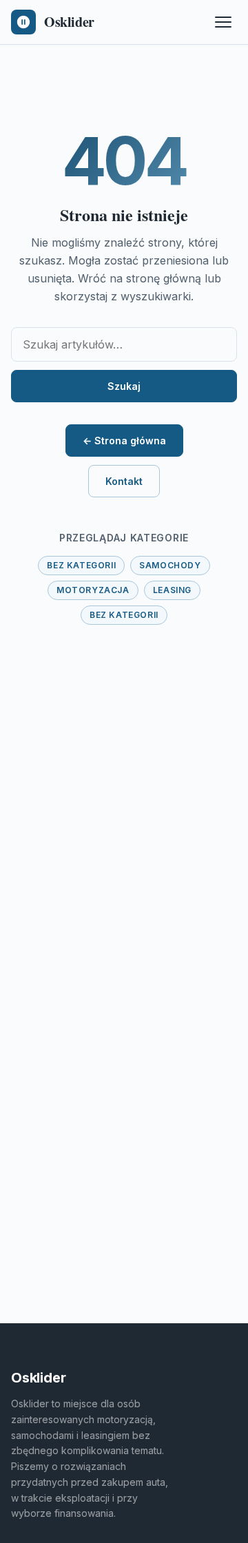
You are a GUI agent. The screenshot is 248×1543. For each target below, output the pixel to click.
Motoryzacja (93, 590)
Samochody (169, 565)
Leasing (172, 590)
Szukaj (124, 386)
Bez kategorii (81, 565)
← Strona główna (124, 440)
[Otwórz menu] (223, 22)
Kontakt (124, 481)
